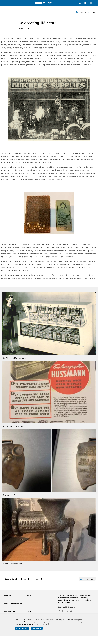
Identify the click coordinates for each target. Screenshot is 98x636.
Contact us (82, 12)
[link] (43, 3)
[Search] (80, 3)
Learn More (37, 628)
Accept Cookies (21, 628)
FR (85, 3)
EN (91, 3)
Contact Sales (88, 579)
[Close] (95, 616)
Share (93, 12)
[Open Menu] (5, 3)
